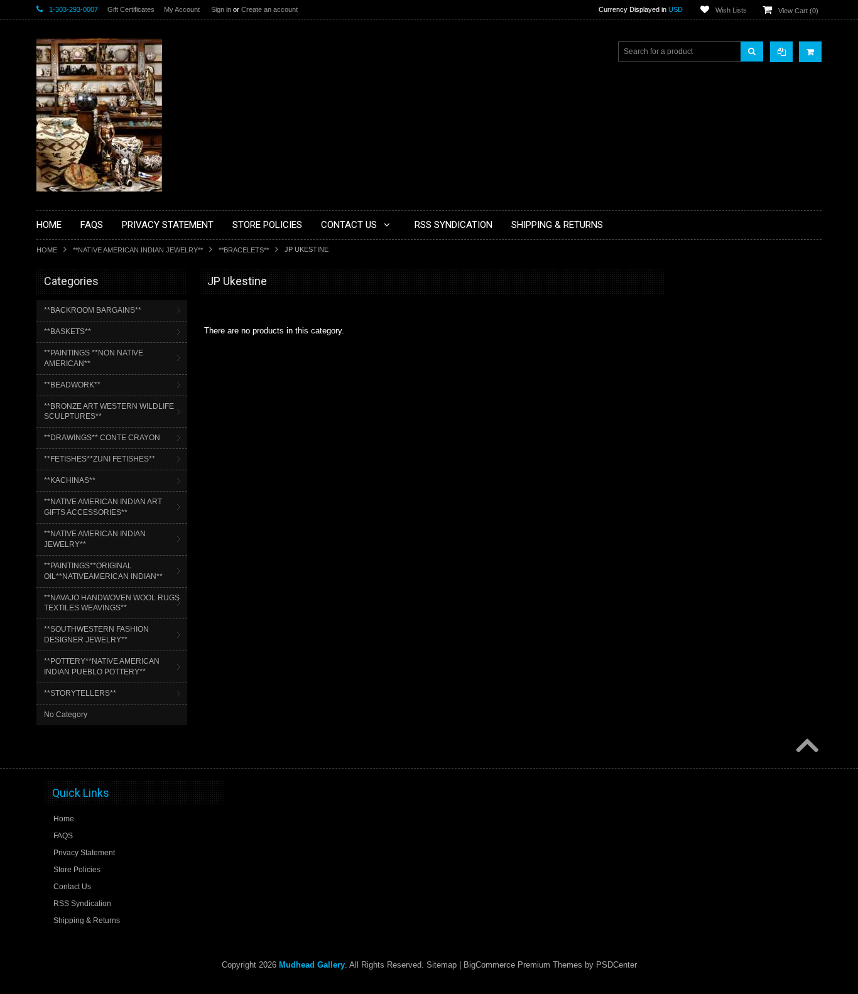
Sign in (221, 9)
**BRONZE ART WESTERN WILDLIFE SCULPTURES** (109, 411)
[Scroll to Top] (805, 746)
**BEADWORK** (72, 385)
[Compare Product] (781, 51)
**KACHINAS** (69, 480)
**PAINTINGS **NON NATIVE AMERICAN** (93, 358)
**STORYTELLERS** (80, 693)
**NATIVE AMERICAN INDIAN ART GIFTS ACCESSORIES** (103, 507)
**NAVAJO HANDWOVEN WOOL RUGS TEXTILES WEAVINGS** (112, 603)
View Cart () (798, 10)
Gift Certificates (131, 9)
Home (46, 250)
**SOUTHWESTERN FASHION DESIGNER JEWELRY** (96, 634)
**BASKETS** (67, 331)
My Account (182, 9)
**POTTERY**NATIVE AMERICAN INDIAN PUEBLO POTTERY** (102, 666)
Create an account (269, 9)
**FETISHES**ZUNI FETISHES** (99, 459)
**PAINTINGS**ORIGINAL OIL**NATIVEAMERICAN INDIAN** (103, 571)
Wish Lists (731, 10)
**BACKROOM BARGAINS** (92, 310)
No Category (65, 714)
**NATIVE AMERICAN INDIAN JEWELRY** (138, 250)
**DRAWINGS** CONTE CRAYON (102, 437)
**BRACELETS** (244, 250)
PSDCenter (616, 965)
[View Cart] (810, 51)
